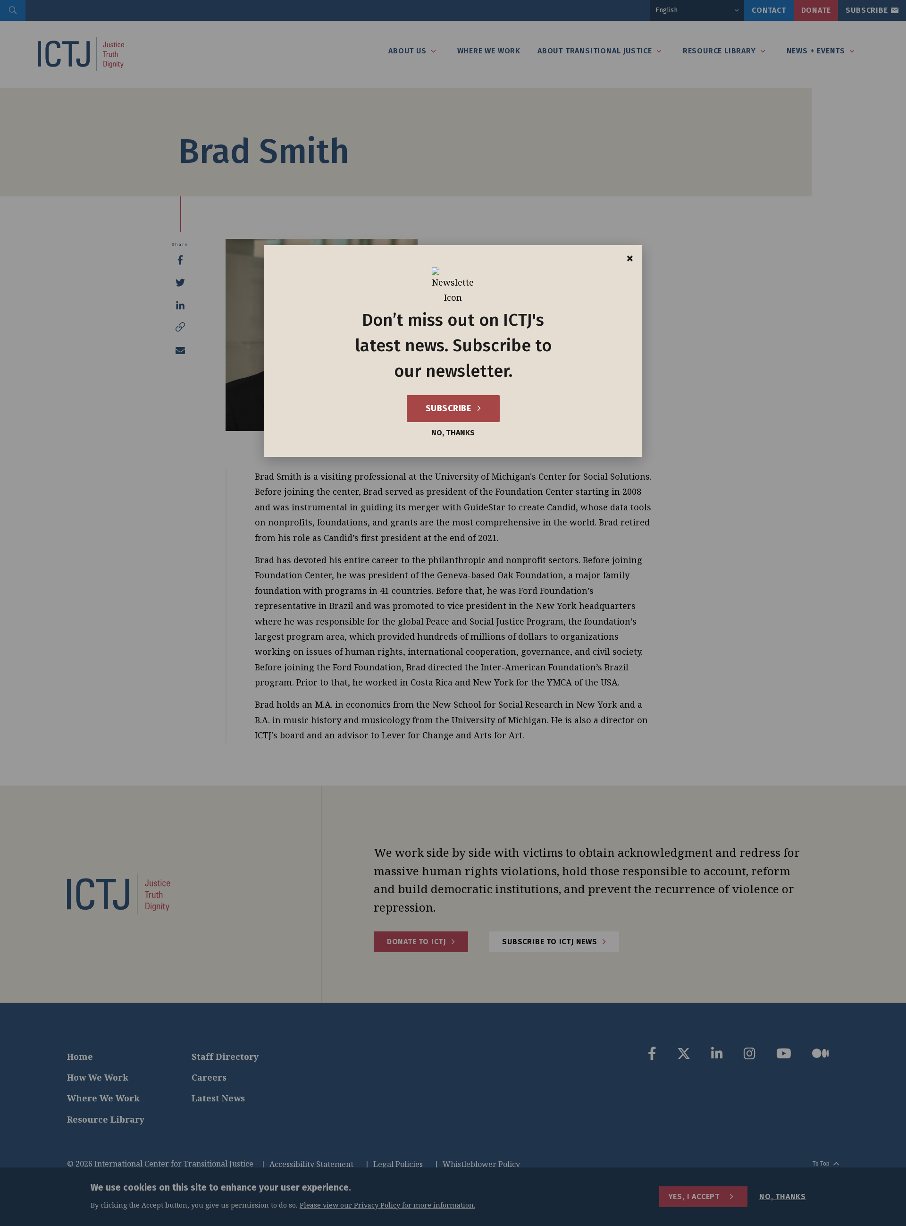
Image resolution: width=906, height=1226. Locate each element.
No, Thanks (453, 433)
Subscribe (449, 408)
